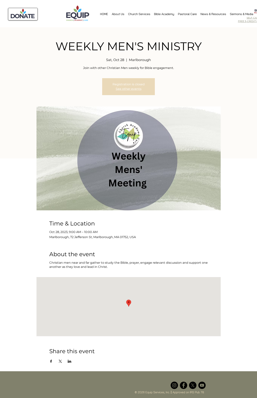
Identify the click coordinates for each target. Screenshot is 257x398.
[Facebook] (183, 385)
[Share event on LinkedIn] (69, 361)
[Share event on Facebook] (51, 361)
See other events (128, 89)
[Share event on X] (60, 361)
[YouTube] (202, 385)
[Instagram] (174, 385)
